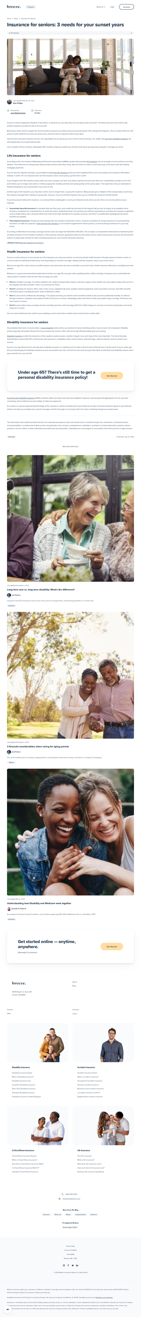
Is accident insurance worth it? (88, 1092)
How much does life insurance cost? (91, 1168)
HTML (75, 1258)
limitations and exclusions (104, 1297)
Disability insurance (14, 336)
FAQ (8, 1013)
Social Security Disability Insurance (21, 398)
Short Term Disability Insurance (23, 1088)
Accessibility (70, 1254)
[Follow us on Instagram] (64, 1265)
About (74, 982)
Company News (80, 1214)
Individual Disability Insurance (23, 1092)
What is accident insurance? (88, 1076)
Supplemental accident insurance (90, 1096)
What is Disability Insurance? (23, 1076)
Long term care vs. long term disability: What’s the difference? (40, 589)
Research (94, 1214)
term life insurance (60, 172)
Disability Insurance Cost (21, 1080)
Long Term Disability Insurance (23, 1084)
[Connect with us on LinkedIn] (77, 1265)
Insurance (11, 437)
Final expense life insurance (47, 223)
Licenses (75, 1009)
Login (112, 7)
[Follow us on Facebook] (68, 1265)
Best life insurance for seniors (31, 242)
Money (11, 762)
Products (31, 7)
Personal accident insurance (88, 1084)
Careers (10, 1009)
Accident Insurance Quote (87, 1073)
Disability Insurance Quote (22, 1073)
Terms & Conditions (70, 1250)
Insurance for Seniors (28, 18)
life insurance (92, 161)
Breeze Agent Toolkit (70, 1227)
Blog (16, 18)
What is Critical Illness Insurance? (24, 1160)
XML (71, 1258)
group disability (47, 327)
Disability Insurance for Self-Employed (26, 1096)
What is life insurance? (85, 1160)
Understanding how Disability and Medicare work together (39, 903)
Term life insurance (84, 1156)
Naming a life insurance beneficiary (90, 1171)
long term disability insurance (116, 138)
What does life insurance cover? (89, 1164)
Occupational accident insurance (89, 1080)
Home (9, 18)
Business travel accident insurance (90, 1088)
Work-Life (58, 1214)
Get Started (126, 7)
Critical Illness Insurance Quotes (24, 1156)
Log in (74, 1013)
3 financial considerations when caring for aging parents (38, 746)
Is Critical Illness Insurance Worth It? (25, 1168)
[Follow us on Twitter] (72, 1265)
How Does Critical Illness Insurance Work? (28, 1164)
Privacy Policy (70, 1246)
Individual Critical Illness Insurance (25, 1171)
